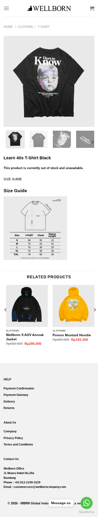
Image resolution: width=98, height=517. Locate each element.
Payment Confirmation (19, 388)
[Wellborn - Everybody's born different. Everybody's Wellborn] (49, 8)
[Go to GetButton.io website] (86, 512)
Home (8, 27)
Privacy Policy (13, 438)
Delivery (9, 401)
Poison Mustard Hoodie (72, 335)
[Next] (86, 81)
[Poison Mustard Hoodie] (73, 306)
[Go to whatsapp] (87, 503)
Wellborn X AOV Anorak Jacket (25, 337)
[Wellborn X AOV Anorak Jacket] (27, 306)
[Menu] (6, 8)
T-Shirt (44, 27)
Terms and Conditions (18, 444)
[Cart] (92, 8)
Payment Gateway (16, 395)
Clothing (25, 27)
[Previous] (11, 81)
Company (10, 431)
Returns (9, 408)
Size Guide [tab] (13, 179)
